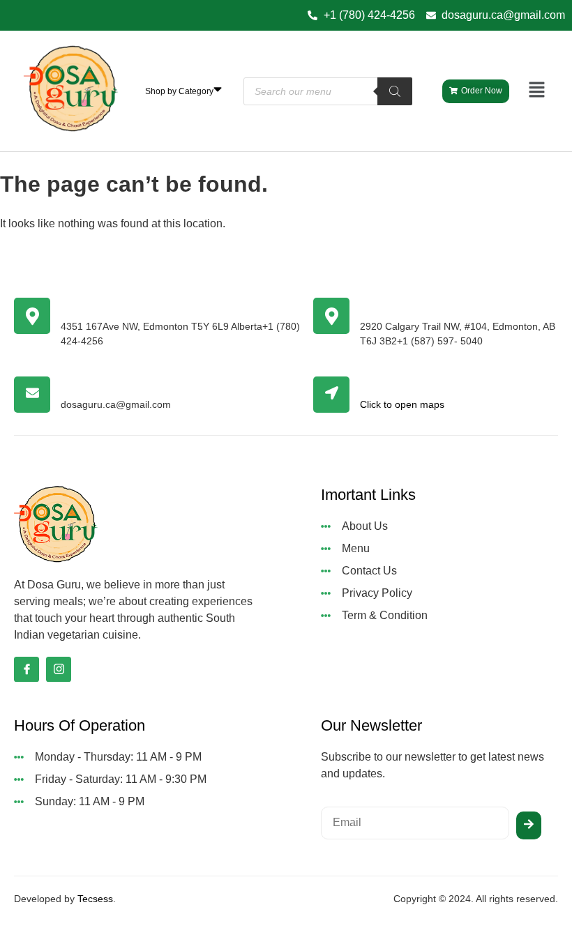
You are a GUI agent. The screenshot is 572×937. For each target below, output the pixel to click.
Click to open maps (402, 404)
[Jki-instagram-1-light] (58, 669)
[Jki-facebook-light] (26, 669)
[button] (537, 90)
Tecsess (95, 898)
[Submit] (528, 825)
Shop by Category (179, 91)
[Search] (394, 91)
